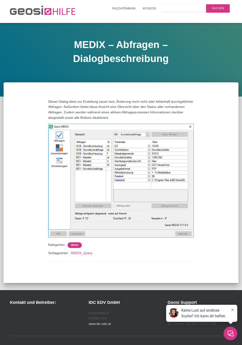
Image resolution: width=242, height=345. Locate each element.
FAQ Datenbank (124, 8)
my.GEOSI (149, 8)
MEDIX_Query (81, 253)
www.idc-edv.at (100, 324)
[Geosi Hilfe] (42, 12)
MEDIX (74, 245)
